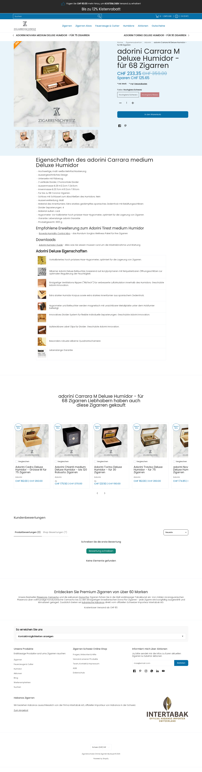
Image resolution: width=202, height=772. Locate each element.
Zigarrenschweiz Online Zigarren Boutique (98, 754)
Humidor (18, 669)
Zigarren (18, 659)
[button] (120, 125)
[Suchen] (99, 16)
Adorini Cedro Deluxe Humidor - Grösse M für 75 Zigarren (31, 469)
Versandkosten (140, 84)
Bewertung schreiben (101, 551)
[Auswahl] (133, 103)
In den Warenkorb (153, 114)
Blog (16, 678)
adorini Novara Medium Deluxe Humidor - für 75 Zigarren (52, 35)
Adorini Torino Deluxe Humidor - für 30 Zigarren (155, 35)
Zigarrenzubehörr (134, 42)
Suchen (17, 687)
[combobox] (55, 16)
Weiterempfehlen (22, 682)
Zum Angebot (21, 710)
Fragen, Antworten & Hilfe (84, 654)
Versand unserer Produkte (85, 659)
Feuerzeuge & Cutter (23, 664)
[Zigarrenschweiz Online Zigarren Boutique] (25, 25)
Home (120, 42)
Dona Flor (84, 597)
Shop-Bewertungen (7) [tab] (55, 532)
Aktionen (18, 673)
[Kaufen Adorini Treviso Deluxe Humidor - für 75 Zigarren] (150, 441)
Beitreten (181, 663)
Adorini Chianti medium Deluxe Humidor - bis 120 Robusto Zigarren (71, 469)
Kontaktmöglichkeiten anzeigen (35, 636)
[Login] (177, 16)
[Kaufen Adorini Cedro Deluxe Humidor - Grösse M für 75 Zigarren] (32, 441)
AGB (75, 668)
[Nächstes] (97, 84)
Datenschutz (79, 672)
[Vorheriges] (16, 84)
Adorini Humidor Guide (51, 244)
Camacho (53, 597)
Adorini (147, 42)
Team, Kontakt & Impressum (86, 663)
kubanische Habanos (93, 602)
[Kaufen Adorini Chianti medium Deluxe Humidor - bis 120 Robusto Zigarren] (71, 441)
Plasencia (42, 597)
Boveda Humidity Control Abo (54, 233)
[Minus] (120, 103)
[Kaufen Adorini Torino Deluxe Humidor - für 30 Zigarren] (110, 441)
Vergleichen (23, 461)
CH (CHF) (184, 16)
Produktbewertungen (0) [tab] (28, 532)
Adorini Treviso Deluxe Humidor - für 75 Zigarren (148, 469)
